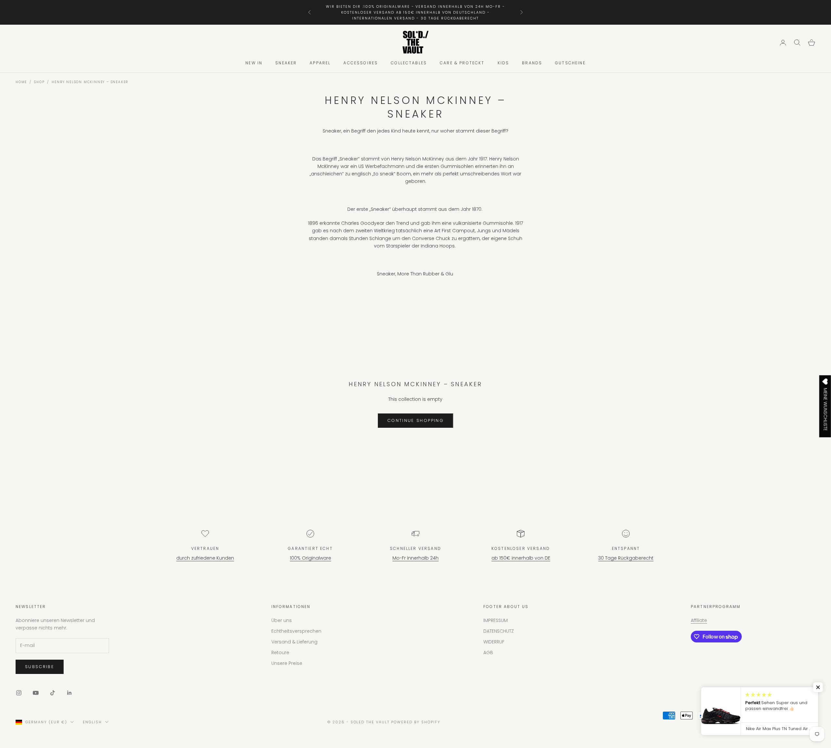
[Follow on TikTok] (52, 693)
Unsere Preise (286, 663)
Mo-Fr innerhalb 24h (415, 558)
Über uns (281, 620)
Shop (39, 82)
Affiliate (699, 620)
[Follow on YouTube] (35, 693)
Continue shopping (415, 420)
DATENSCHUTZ (498, 631)
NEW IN (253, 63)
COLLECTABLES (409, 63)
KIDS (503, 63)
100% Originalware (310, 558)
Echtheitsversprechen (296, 631)
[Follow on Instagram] (19, 693)
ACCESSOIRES (360, 63)
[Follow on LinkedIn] (69, 693)
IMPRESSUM (495, 620)
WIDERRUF (493, 642)
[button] (818, 687)
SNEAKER (286, 63)
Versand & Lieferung (294, 642)
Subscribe (39, 667)
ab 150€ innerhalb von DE (520, 558)
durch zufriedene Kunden (205, 558)
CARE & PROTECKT (462, 63)
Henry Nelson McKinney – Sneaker (90, 82)
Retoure (280, 652)
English (92, 722)
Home (21, 82)
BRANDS (532, 63)
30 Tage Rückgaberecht (625, 558)
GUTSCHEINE (570, 63)
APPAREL (320, 63)
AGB (488, 652)
